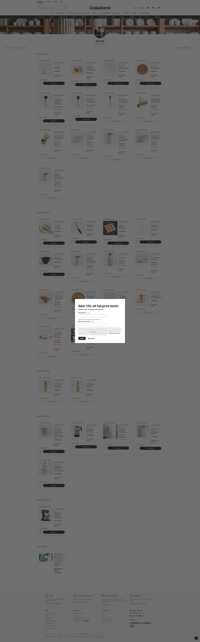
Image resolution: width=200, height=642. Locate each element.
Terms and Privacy (93, 332)
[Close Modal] (123, 301)
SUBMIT (82, 338)
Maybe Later (91, 338)
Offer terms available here (114, 333)
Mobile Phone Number (86, 321)
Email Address (84, 313)
